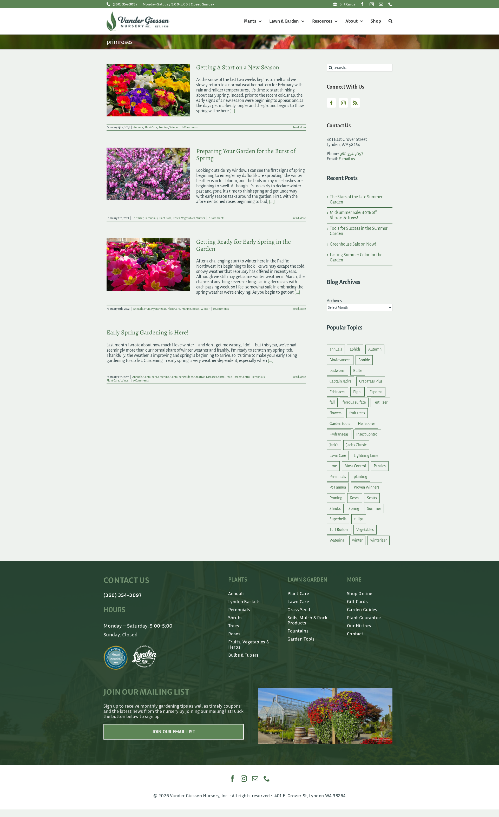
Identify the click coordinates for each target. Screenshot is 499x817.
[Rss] (355, 103)
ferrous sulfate (354, 402)
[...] (232, 111)
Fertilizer (138, 218)
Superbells (338, 519)
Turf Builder (339, 530)
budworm (337, 370)
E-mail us (347, 159)
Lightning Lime (366, 455)
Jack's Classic (356, 445)
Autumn (375, 349)
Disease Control (215, 376)
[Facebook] (331, 103)
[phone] (390, 4)
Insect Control (242, 376)
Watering (337, 540)
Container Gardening (156, 376)
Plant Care (151, 127)
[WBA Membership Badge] (115, 647)
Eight (357, 392)
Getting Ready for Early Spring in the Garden (243, 245)
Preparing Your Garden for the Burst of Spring (246, 154)
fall (332, 402)
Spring (354, 508)
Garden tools (340, 423)
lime (333, 466)
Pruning (163, 127)
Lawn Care (338, 455)
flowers (336, 413)
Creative (199, 376)
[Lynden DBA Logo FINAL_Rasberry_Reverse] (144, 647)
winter (357, 540)
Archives (334, 301)
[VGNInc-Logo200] (138, 13)
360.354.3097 (351, 153)
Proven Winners (366, 487)
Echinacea (337, 392)
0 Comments (190, 127)
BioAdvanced (340, 360)
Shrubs (335, 508)
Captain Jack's (340, 381)
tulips (358, 519)
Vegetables (188, 218)
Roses (176, 218)
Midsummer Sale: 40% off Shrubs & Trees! (353, 215)
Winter (173, 127)
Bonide (364, 360)
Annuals (138, 127)
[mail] (381, 4)
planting (360, 477)
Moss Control (355, 466)
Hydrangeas (158, 308)
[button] (389, 21)
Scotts (372, 498)
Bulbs (357, 370)
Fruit (147, 308)
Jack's (334, 445)
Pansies (380, 466)
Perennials (151, 218)
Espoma (376, 392)
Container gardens (181, 376)
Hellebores (366, 423)
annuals (336, 349)
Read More (299, 127)
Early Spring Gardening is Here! (148, 332)
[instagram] (372, 4)
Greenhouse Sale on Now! (353, 244)
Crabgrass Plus (370, 381)
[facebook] (362, 4)
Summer (374, 508)
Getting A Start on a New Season (237, 67)
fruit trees (357, 413)
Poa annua (338, 487)
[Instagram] (343, 103)
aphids (355, 349)
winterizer (378, 540)
